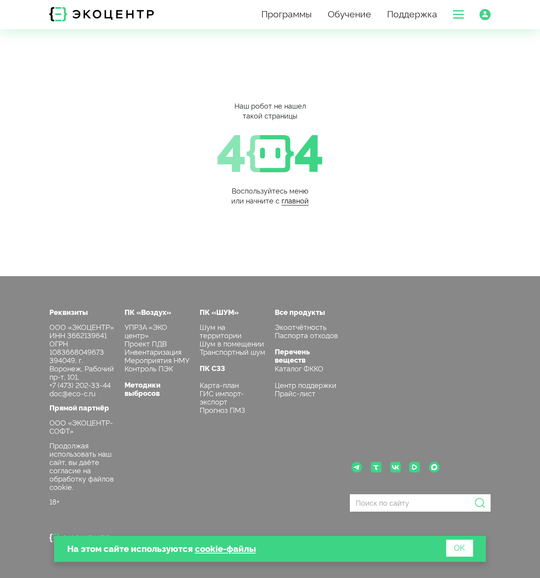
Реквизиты (68, 312)
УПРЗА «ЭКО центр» (146, 331)
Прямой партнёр (79, 407)
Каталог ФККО (299, 368)
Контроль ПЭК (149, 368)
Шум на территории (221, 331)
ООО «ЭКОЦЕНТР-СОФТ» (81, 426)
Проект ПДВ (146, 343)
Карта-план (219, 385)
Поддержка (412, 13)
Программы (286, 13)
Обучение (349, 13)
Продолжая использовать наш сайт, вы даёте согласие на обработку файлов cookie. (81, 465)
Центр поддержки (305, 385)
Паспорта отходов (306, 335)
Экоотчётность (301, 326)
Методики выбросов (142, 389)
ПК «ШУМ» (219, 312)
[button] (458, 14)
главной (295, 200)
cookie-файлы (225, 548)
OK (459, 547)
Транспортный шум (232, 351)
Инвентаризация (153, 351)
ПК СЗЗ (212, 368)
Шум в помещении (232, 343)
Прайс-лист (295, 393)
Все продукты (300, 312)
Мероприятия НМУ (157, 360)
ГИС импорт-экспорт (222, 397)
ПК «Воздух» (148, 312)
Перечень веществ (292, 355)
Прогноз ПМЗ (222, 409)
